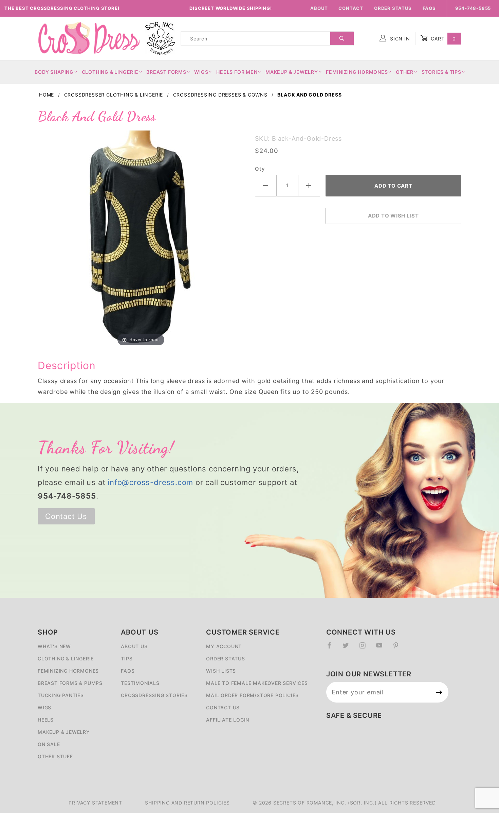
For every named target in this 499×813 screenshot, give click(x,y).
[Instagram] (365, 648)
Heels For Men (236, 72)
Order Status (393, 8)
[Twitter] (348, 648)
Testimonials (140, 683)
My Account (224, 646)
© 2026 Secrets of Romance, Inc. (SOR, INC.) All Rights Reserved (344, 803)
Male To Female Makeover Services (257, 683)
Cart (442, 38)
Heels (46, 720)
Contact (350, 8)
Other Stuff (55, 756)
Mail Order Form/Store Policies (252, 695)
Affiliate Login (227, 720)
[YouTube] (382, 648)
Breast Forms (166, 72)
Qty (259, 169)
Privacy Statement (95, 803)
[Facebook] (332, 648)
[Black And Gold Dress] (140, 238)
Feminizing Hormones (357, 72)
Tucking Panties (61, 695)
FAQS (127, 671)
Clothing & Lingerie (110, 72)
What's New (54, 646)
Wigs (201, 72)
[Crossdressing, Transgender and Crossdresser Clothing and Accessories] (89, 38)
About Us (134, 646)
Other (404, 72)
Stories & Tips (441, 72)
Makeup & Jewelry (291, 72)
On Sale (49, 744)
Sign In (399, 38)
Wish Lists (221, 671)
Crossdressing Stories (154, 695)
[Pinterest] (399, 648)
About (319, 8)
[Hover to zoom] (140, 238)
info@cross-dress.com (150, 482)
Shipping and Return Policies (187, 803)
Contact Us (66, 516)
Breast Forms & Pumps (70, 683)
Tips (126, 658)
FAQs (429, 8)
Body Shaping (54, 72)
